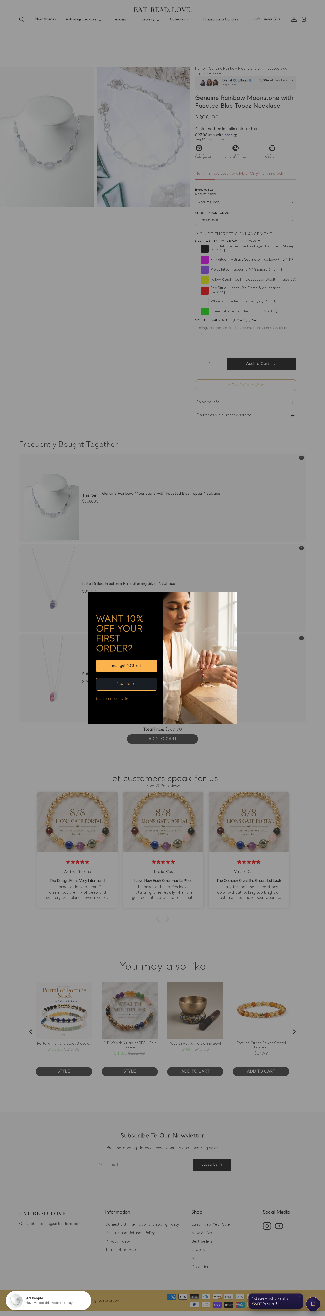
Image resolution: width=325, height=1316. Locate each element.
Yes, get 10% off (126, 666)
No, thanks (126, 684)
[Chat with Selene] (313, 1304)
